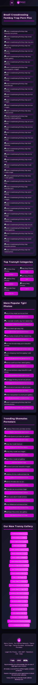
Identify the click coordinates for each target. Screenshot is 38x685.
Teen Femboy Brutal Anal (19, 569)
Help (21, 654)
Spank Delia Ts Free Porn (19, 589)
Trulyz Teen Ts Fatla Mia (19, 581)
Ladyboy (11, 284)
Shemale (11, 293)
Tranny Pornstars (18, 645)
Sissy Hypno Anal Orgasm (19, 541)
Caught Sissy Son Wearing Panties (19, 621)
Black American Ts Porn (19, 553)
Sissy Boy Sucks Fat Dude (19, 605)
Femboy (11, 274)
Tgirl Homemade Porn (19, 609)
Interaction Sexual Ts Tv (19, 533)
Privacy (14, 652)
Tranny (27, 289)
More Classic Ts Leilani (19, 537)
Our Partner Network (21, 643)
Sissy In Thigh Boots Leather (19, 565)
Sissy (27, 271)
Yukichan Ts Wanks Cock (19, 617)
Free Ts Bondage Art (19, 577)
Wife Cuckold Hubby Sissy (19, 597)
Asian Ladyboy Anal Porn (19, 573)
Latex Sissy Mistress (19, 545)
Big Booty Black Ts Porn (19, 601)
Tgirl (27, 279)
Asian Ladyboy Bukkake (19, 557)
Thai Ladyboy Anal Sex (19, 613)
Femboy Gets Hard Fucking (19, 593)
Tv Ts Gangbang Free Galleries (19, 625)
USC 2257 (21, 652)
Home (10, 643)
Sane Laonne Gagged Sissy (19, 549)
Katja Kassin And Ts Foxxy (19, 561)
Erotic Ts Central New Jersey (19, 585)
